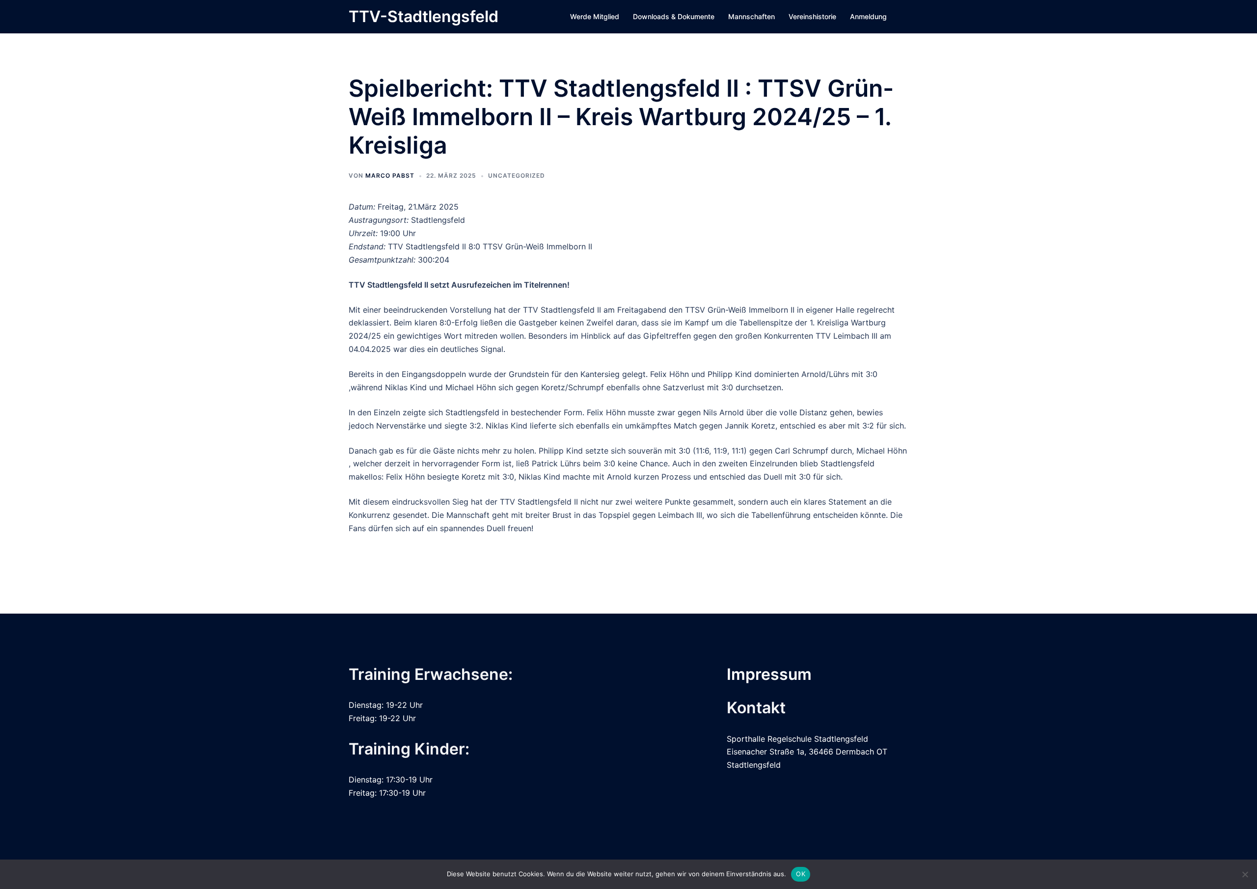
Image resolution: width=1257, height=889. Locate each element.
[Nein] (1245, 874)
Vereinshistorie (812, 16)
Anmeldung (868, 16)
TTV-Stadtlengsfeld (423, 16)
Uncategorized (516, 175)
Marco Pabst (389, 175)
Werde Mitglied (594, 16)
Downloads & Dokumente (673, 16)
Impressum (769, 674)
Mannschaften (751, 16)
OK (800, 874)
